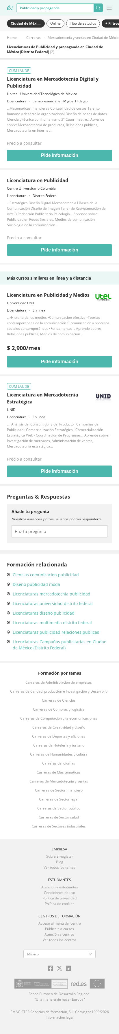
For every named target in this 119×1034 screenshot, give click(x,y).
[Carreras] (10, 8)
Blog (59, 861)
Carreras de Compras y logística (59, 709)
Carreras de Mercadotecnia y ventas (58, 781)
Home (12, 37)
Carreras (33, 37)
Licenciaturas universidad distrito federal (53, 603)
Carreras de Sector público (58, 808)
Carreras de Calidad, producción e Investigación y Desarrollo (58, 691)
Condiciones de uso (59, 892)
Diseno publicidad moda (36, 584)
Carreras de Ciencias (59, 700)
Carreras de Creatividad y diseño (58, 727)
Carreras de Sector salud (59, 817)
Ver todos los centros (60, 939)
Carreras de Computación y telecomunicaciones (58, 718)
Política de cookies (59, 903)
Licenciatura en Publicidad (37, 180)
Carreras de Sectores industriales (59, 826)
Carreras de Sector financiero (59, 790)
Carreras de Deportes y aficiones (58, 736)
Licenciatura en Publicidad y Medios (48, 295)
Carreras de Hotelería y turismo (58, 745)
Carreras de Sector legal (58, 799)
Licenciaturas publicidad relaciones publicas (56, 632)
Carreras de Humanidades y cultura (59, 754)
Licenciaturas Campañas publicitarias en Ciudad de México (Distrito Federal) (60, 645)
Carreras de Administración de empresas (58, 682)
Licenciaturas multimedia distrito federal (52, 622)
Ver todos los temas (59, 867)
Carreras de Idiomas (58, 763)
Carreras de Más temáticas (59, 772)
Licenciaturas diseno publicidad (44, 613)
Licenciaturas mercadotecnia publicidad (51, 594)
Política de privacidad (59, 898)
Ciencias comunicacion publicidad (46, 574)
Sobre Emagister (59, 856)
